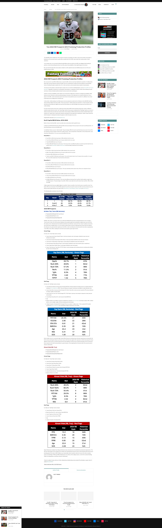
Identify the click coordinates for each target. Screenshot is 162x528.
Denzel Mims (86, 87)
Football (46, 4)
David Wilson (54, 145)
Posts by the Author (81, 470)
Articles (50, 9)
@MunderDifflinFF (50, 461)
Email (99, 47)
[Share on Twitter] (55, 53)
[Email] (116, 1)
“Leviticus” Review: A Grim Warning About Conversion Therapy (111, 105)
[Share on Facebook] (52, 53)
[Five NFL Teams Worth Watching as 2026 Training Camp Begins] (52, 496)
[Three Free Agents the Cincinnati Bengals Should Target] (68, 496)
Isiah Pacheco (85, 188)
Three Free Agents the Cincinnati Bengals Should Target (68, 503)
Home (45, 9)
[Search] (117, 4)
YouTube (94, 4)
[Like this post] (49, 53)
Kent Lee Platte (76, 300)
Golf (58, 4)
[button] (46, 501)
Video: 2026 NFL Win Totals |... (14, 524)
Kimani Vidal (47, 347)
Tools (99, 4)
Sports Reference (55, 305)
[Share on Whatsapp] (60, 53)
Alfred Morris (66, 188)
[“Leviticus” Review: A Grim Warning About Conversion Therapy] (101, 104)
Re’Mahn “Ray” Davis (50, 211)
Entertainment (65, 4)
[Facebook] (110, 1)
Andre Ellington (72, 188)
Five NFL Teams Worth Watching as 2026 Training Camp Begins (52, 503)
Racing (52, 4)
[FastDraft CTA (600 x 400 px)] (107, 26)
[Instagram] (113, 1)
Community (106, 4)
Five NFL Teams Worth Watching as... (13, 511)
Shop (113, 4)
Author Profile (56, 470)
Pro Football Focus (54, 288)
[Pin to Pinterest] (58, 53)
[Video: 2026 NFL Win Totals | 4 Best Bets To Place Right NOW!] (85, 496)
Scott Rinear (67, 48)
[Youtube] (114, 1)
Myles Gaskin (78, 188)
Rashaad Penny (62, 145)
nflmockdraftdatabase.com (59, 117)
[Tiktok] (117, 1)
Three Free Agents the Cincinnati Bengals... (13, 518)
